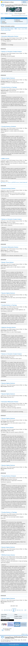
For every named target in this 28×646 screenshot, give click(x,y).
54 (4, 610)
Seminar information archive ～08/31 (9, 28)
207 (25, 610)
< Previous (14, 608)
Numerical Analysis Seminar (8, 188)
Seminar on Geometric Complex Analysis (12, 51)
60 (17, 610)
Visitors (3, 21)
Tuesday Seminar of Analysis (9, 126)
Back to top (24, 634)
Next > (14, 611)
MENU (24, 2)
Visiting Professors (19, 21)
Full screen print (24, 15)
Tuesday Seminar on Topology (9, 87)
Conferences (17, 20)
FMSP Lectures (5, 158)
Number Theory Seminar (8, 262)
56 (9, 610)
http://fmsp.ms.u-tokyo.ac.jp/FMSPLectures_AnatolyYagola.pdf (14, 182)
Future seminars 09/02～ (6, 30)
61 (19, 610)
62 (22, 610)
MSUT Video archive (5, 618)
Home (2, 13)
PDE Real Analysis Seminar (8, 555)
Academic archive (18, 616)
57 (11, 610)
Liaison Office (4, 614)
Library (15, 614)
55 (7, 610)
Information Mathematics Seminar (10, 36)
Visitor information (5, 620)
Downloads (4, 22)
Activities (6, 13)
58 (13, 610)
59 (15, 610)
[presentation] (18, 230)
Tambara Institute (18, 618)
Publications (3, 616)
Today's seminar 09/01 (22, 28)
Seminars (11, 13)
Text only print (16, 15)
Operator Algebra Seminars (8, 78)
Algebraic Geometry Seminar (9, 327)
